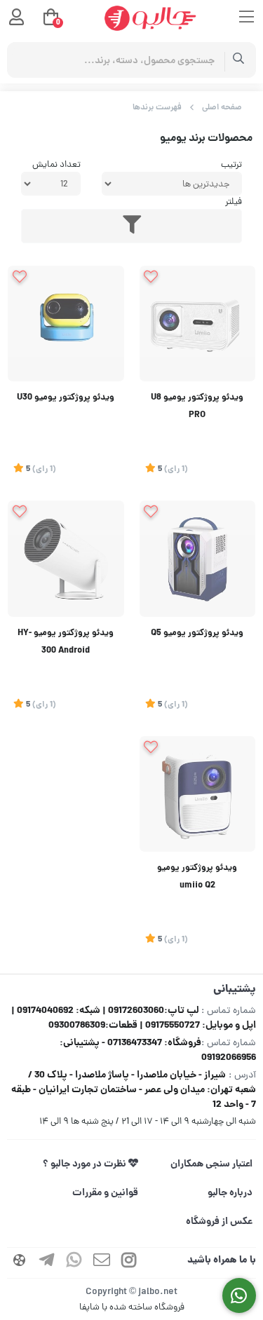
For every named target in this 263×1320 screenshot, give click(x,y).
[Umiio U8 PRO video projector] (198, 324)
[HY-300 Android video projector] (66, 559)
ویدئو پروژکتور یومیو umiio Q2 (197, 877)
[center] (238, 60)
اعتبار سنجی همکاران (211, 1164)
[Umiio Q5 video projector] (198, 559)
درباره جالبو (230, 1193)
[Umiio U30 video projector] (66, 324)
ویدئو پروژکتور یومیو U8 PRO (197, 407)
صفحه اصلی (222, 107)
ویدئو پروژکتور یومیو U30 (65, 398)
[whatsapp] (74, 1262)
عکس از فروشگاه (219, 1222)
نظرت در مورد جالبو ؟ (85, 1164)
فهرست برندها (157, 107)
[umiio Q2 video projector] (198, 794)
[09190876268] (239, 1296)
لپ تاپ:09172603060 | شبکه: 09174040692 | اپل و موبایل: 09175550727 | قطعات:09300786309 (133, 1018)
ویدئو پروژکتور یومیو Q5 (197, 634)
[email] (101, 1262)
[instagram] (129, 1262)
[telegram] (47, 1262)
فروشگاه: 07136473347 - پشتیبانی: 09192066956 (158, 1050)
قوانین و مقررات (105, 1193)
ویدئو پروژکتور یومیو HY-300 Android (66, 642)
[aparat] (19, 1262)
